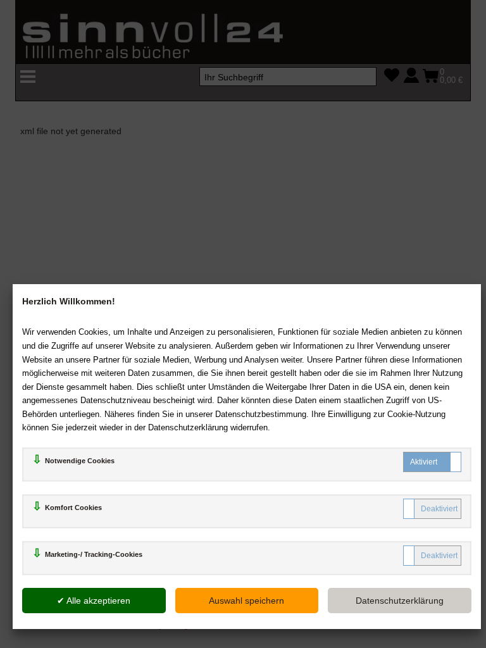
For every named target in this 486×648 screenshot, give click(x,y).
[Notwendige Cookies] (432, 462)
